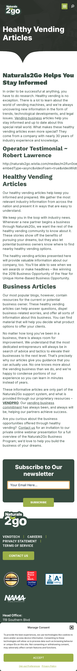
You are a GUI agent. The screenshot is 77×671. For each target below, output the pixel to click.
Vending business (28, 118)
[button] (71, 627)
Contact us (26, 428)
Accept (38, 657)
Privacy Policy (49, 666)
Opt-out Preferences (29, 666)
